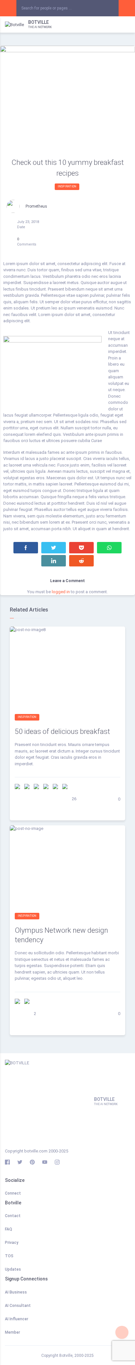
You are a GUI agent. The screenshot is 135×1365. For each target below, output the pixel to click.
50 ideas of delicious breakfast (62, 731)
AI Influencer (16, 1319)
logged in (61, 591)
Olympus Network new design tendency (61, 935)
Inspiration (67, 186)
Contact (13, 1216)
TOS (9, 1256)
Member (12, 1332)
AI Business (16, 1292)
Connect (13, 1193)
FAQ (8, 1229)
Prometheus (36, 206)
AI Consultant (18, 1305)
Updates (13, 1269)
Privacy (11, 1242)
